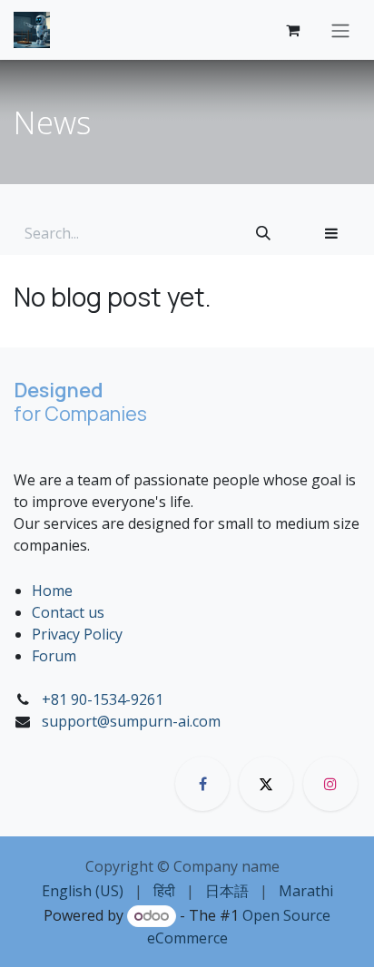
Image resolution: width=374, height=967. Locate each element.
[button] (331, 233)
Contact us (68, 612)
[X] (266, 784)
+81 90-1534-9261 (102, 699)
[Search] (263, 233)
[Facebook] (202, 784)
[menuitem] (82, 890)
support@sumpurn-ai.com (131, 721)
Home (52, 591)
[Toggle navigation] (340, 30)
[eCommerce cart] (292, 30)
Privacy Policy (77, 634)
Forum (54, 656)
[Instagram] (330, 784)
